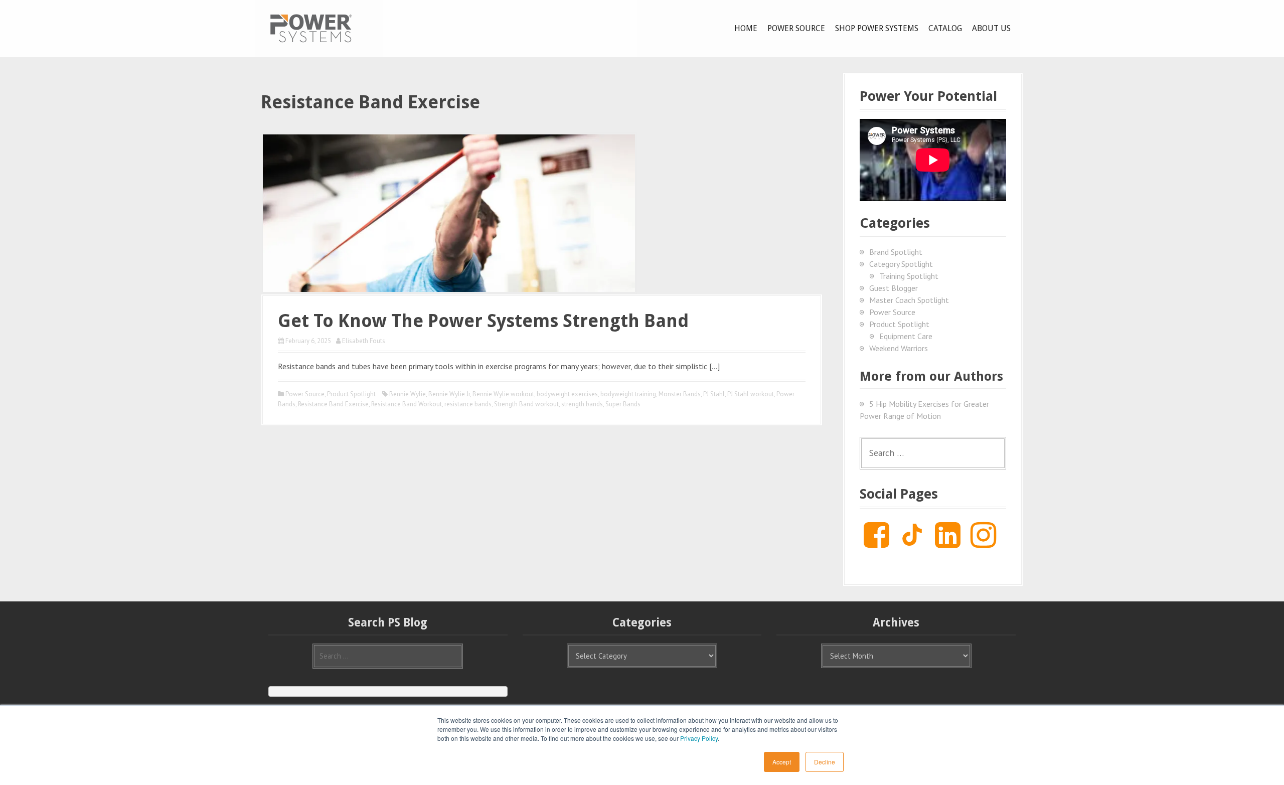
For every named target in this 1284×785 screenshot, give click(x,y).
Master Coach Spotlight (909, 300)
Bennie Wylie (407, 394)
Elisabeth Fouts (363, 341)
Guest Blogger (893, 288)
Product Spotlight (351, 394)
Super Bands (622, 404)
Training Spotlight (908, 276)
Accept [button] (781, 761)
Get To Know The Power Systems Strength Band (483, 321)
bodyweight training (628, 394)
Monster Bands (680, 394)
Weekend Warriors (898, 348)
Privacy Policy (699, 738)
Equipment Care (905, 336)
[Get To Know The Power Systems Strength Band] (449, 212)
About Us (991, 28)
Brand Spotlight (895, 252)
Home (745, 28)
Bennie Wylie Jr (449, 394)
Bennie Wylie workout (503, 394)
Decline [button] (824, 761)
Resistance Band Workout (406, 404)
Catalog (945, 28)
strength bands (582, 404)
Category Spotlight (901, 264)
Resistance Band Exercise (333, 404)
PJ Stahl (714, 394)
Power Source (796, 28)
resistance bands (468, 404)
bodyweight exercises (567, 394)
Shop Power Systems (876, 28)
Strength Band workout (526, 404)
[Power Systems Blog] (311, 28)
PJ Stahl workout (750, 394)
